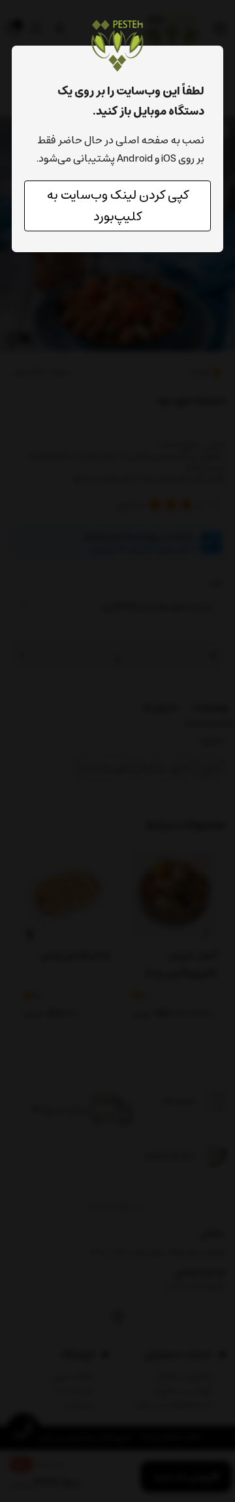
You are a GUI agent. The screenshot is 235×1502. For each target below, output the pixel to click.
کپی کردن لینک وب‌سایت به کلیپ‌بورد (118, 205)
